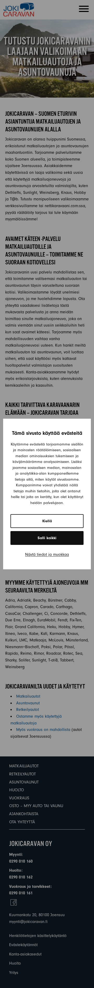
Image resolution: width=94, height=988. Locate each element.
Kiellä (47, 521)
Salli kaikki (47, 538)
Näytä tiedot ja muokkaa (47, 554)
